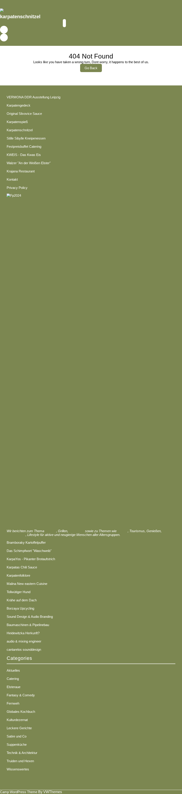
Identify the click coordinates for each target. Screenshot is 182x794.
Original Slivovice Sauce (24, 113)
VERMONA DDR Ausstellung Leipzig (33, 97)
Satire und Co (16, 736)
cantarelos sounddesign (24, 649)
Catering (13, 679)
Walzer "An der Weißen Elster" (29, 163)
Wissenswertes (18, 769)
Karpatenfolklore (18, 575)
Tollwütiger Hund (18, 592)
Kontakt (12, 179)
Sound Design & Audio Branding (30, 616)
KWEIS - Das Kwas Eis (24, 155)
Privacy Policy (17, 188)
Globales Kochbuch (21, 711)
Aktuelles (13, 670)
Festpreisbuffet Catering (24, 146)
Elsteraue (13, 687)
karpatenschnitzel (20, 16)
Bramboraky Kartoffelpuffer (26, 542)
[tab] (64, 23)
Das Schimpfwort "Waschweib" (29, 551)
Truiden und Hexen (20, 761)
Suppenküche (17, 744)
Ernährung (76, 531)
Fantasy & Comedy (21, 695)
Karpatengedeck (18, 105)
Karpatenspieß (17, 122)
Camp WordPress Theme (18, 792)
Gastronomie (16, 535)
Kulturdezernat (17, 720)
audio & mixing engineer (24, 641)
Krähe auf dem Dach (22, 600)
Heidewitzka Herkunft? (23, 633)
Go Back (93, 69)
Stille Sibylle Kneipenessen (26, 138)
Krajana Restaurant (21, 171)
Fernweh (13, 703)
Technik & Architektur (22, 753)
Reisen (122, 531)
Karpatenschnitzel (20, 130)
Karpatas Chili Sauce (22, 567)
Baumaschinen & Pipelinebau (28, 625)
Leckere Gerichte (19, 728)
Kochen (50, 531)
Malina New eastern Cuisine (27, 584)
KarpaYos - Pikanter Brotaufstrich (31, 559)
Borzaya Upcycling (20, 608)
